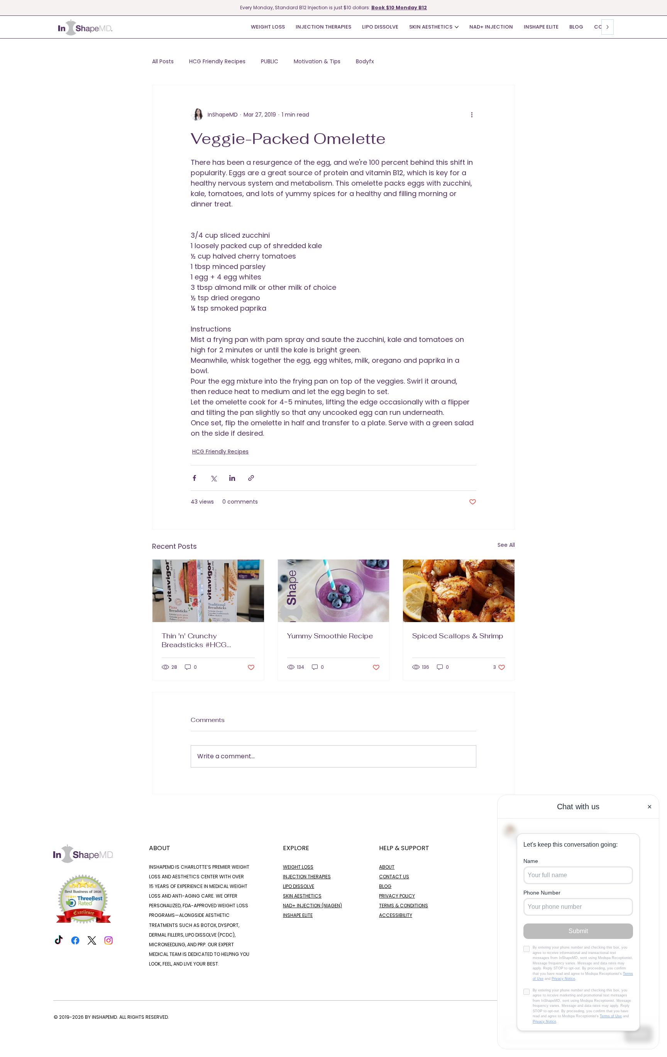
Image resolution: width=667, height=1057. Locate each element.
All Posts (163, 61)
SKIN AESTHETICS (302, 896)
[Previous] (5, 7)
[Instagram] (108, 940)
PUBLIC (269, 61)
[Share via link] (251, 478)
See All (506, 545)
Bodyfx (365, 61)
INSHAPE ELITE (298, 915)
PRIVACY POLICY (397, 896)
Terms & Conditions (403, 905)
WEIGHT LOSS (298, 867)
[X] (91, 940)
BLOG (385, 886)
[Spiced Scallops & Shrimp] (459, 591)
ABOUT (386, 867)
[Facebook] (75, 940)
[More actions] (471, 114)
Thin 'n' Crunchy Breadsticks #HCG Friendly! (194, 640)
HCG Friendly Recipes (217, 61)
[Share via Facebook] (194, 478)
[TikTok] (58, 940)
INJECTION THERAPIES (307, 876)
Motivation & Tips (317, 61)
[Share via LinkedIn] (232, 478)
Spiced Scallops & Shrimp (457, 635)
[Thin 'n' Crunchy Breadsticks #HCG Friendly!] (208, 591)
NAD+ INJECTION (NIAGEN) (312, 905)
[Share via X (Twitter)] (213, 478)
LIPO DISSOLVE (298, 886)
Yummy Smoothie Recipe (331, 635)
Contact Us (394, 876)
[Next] (662, 7)
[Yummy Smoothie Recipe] (333, 591)
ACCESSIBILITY (395, 915)
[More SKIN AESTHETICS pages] (457, 27)
